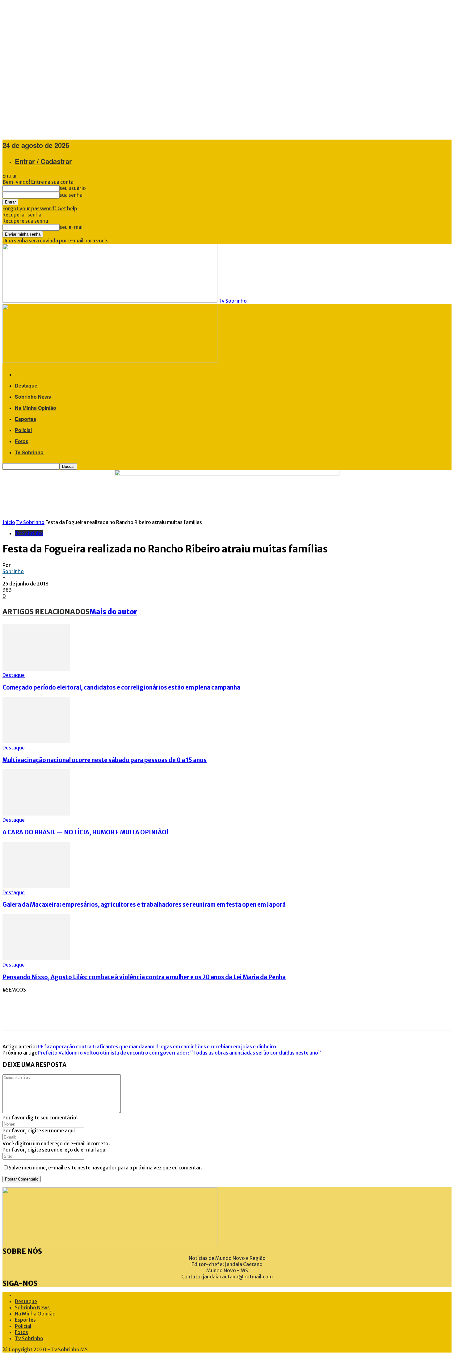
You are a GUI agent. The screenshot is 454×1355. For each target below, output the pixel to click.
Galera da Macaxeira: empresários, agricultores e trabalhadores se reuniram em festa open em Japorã (144, 904)
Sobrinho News (33, 396)
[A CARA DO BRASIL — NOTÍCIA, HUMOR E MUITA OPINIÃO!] (36, 814)
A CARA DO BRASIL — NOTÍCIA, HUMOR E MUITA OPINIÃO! (85, 832)
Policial (23, 430)
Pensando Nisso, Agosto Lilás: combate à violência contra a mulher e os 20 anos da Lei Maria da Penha (144, 977)
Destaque (26, 385)
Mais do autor (113, 611)
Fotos (21, 441)
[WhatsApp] (67, 1014)
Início (8, 522)
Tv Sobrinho (29, 452)
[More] (90, 1014)
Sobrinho (13, 571)
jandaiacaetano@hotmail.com (238, 1276)
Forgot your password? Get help (39, 208)
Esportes (25, 418)
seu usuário (73, 188)
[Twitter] (30, 1014)
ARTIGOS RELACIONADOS (46, 611)
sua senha (71, 195)
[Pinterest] (49, 1014)
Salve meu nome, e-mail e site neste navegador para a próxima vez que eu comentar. (106, 1167)
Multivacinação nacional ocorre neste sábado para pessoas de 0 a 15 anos (104, 760)
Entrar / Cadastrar (43, 161)
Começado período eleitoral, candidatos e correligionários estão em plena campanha (121, 687)
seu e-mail (72, 227)
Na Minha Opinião (35, 407)
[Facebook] (11, 1014)
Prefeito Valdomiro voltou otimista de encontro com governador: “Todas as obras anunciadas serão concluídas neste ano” (179, 1053)
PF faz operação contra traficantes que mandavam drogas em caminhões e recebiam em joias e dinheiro (157, 1046)
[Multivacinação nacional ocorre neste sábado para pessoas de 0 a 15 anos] (36, 741)
